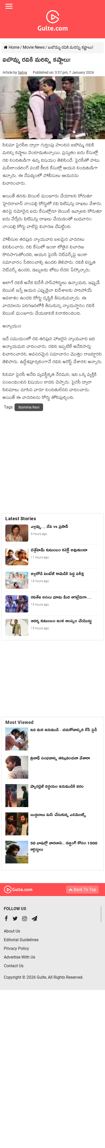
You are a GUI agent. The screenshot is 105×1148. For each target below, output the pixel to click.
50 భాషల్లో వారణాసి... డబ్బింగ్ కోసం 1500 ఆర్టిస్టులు (63, 847)
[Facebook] (6, 919)
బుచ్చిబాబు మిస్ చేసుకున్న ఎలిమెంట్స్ (58, 816)
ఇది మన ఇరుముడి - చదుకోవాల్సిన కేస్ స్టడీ (63, 731)
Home (13, 47)
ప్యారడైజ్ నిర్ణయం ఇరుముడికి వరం (57, 787)
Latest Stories (20, 518)
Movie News (34, 47)
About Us (12, 931)
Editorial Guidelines (21, 939)
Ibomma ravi (28, 407)
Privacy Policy (16, 948)
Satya (22, 72)
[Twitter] (15, 919)
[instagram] (24, 919)
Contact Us (13, 965)
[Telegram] (34, 919)
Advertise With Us (19, 957)
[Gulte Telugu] (53, 19)
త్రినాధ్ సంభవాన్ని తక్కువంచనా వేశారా (60, 759)
